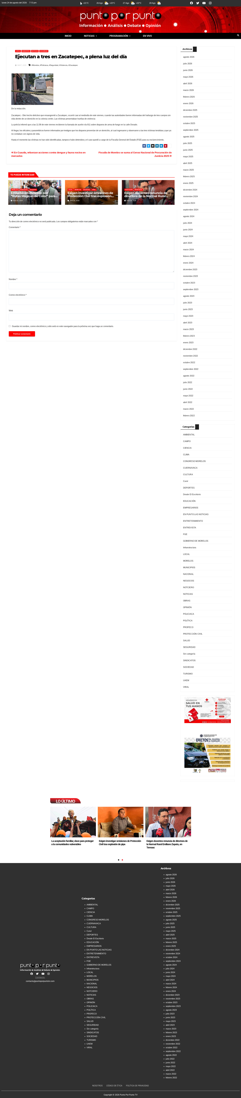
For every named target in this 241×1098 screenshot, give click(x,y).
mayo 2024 (188, 236)
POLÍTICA (188, 621)
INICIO (68, 35)
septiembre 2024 (190, 210)
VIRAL (94, 189)
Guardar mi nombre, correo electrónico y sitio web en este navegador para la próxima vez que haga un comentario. (63, 326)
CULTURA (188, 474)
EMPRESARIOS (190, 508)
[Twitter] (197, 3)
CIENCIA (187, 448)
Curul (185, 481)
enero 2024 (188, 263)
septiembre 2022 (190, 369)
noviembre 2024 (190, 196)
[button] (90, 36)
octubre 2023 (189, 283)
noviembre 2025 (190, 117)
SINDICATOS (189, 660)
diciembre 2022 (190, 349)
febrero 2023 (189, 336)
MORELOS (15, 189)
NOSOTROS (97, 1085)
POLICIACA (188, 614)
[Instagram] (210, 3)
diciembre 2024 (190, 190)
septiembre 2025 (190, 130)
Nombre (13, 279)
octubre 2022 (189, 362)
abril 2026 (187, 83)
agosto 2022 (188, 376)
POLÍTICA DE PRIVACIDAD (137, 1085)
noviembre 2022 (190, 356)
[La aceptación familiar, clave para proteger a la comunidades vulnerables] (120, 822)
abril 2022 (187, 402)
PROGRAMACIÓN (118, 35)
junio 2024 (188, 230)
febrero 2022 (189, 416)
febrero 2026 (189, 97)
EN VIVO (147, 35)
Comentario (14, 227)
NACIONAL (188, 574)
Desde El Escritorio (192, 494)
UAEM (186, 680)
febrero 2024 (189, 256)
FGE (185, 534)
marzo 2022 (188, 409)
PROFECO (188, 627)
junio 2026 (188, 70)
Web (11, 311)
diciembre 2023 (190, 269)
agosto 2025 (188, 137)
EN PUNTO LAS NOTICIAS (196, 514)
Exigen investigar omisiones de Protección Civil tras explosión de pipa (90, 196)
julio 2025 (187, 143)
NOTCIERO (188, 587)
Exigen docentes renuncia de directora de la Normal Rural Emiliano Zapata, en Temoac (145, 196)
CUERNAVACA (190, 468)
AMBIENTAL (189, 435)
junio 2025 (188, 150)
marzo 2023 (188, 329)
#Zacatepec (73, 65)
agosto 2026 (188, 57)
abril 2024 (187, 243)
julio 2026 (187, 64)
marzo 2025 (188, 170)
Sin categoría (189, 654)
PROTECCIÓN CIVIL (193, 634)
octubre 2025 (189, 123)
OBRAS (186, 601)
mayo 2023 (188, 316)
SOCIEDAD (33, 189)
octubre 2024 (189, 203)
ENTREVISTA (189, 528)
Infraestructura (189, 547)
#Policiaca (44, 65)
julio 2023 (187, 303)
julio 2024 (187, 223)
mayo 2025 (188, 157)
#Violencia (63, 65)
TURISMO (188, 674)
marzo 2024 (188, 249)
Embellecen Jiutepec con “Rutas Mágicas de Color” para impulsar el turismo (33, 196)
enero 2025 (188, 183)
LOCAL (18, 51)
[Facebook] (191, 3)
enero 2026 (188, 103)
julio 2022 (187, 382)
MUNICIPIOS (26, 51)
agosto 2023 (188, 296)
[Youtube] (204, 3)
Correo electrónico (17, 295)
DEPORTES (189, 488)
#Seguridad (53, 65)
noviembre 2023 (190, 276)
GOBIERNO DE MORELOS (195, 541)
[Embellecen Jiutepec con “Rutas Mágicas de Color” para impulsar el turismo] (73, 822)
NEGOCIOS (188, 581)
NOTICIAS (89, 35)
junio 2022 (188, 389)
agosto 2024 (188, 216)
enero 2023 (188, 342)
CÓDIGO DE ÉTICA (114, 1085)
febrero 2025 (189, 176)
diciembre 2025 (190, 110)
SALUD (186, 640)
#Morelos (35, 65)
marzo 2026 (188, 90)
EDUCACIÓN (129, 189)
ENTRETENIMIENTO (193, 521)
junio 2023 (188, 309)
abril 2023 (187, 323)
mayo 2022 (188, 396)
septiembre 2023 (190, 289)
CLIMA (186, 455)
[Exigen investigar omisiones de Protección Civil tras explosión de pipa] (168, 822)
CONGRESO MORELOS (194, 461)
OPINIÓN (187, 607)
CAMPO (187, 441)
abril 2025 (187, 163)
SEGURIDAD (44, 51)
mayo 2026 (188, 77)
